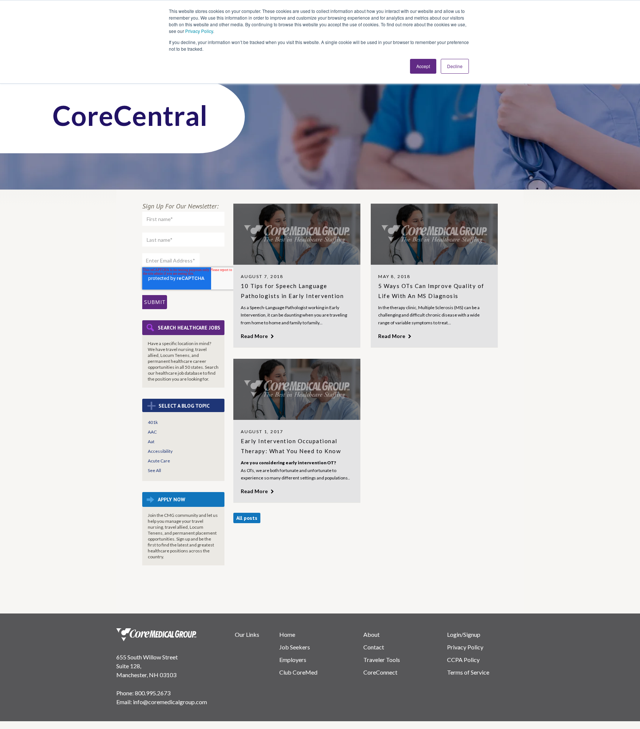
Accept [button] (423, 66)
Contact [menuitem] (373, 647)
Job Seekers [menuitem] (294, 647)
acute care (159, 461)
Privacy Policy (199, 31)
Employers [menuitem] (292, 659)
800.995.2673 (152, 692)
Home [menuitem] (287, 634)
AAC (152, 432)
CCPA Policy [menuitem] (463, 659)
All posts (246, 518)
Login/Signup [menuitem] (463, 634)
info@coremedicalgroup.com (170, 701)
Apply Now (171, 499)
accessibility (160, 451)
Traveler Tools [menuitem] (381, 659)
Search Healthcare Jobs (189, 328)
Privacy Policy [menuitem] (465, 647)
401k (153, 422)
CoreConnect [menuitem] (380, 672)
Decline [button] (455, 66)
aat (151, 441)
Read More (255, 336)
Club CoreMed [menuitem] (298, 672)
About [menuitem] (371, 634)
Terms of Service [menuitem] (468, 672)
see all (154, 470)
